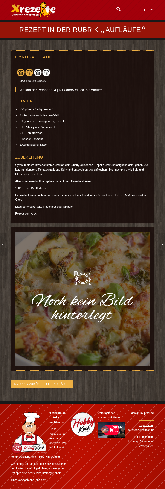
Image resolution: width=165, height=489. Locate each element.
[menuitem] (116, 10)
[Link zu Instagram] (151, 10)
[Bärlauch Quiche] (3, 244)
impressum (146, 425)
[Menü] (126, 10)
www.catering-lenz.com (32, 479)
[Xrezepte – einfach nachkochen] (33, 10)
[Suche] (116, 10)
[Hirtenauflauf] (161, 244)
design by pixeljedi (142, 413)
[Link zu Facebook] (144, 10)
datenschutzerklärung (141, 429)
